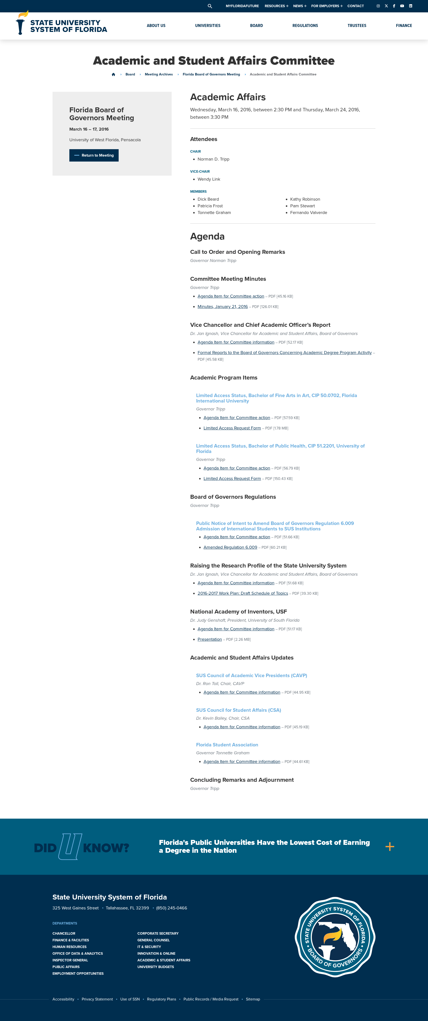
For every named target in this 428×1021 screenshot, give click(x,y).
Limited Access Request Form (232, 428)
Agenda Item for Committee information (236, 342)
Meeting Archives (159, 74)
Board (130, 74)
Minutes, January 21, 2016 (223, 306)
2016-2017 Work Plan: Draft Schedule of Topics (243, 593)
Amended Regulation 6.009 (230, 547)
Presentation (210, 639)
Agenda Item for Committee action (231, 296)
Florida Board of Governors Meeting (211, 74)
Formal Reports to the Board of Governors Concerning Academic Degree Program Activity (285, 352)
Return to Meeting (98, 155)
